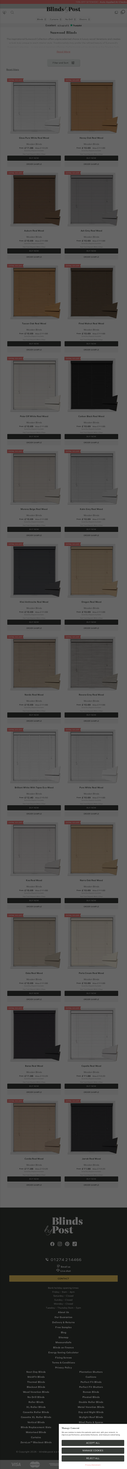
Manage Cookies (93, 1450)
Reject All (93, 1458)
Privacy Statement (93, 1465)
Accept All (93, 1443)
